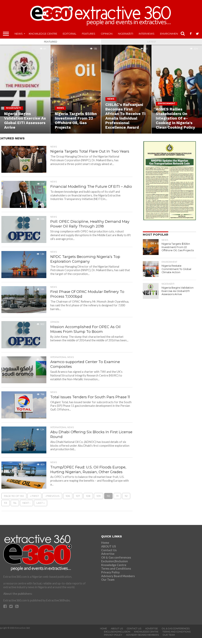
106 (68, 496)
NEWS (19, 33)
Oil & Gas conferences (116, 557)
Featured (50, 41)
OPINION (106, 33)
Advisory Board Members (118, 576)
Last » (40, 502)
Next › (26, 502)
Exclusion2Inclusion (114, 561)
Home (105, 542)
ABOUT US (108, 546)
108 (88, 496)
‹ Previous (52, 496)
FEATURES (88, 33)
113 (5, 502)
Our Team (107, 579)
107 (78, 496)
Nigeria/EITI (125, 33)
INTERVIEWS (146, 33)
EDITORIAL (69, 33)
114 (14, 502)
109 (98, 496)
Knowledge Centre (43, 33)
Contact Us (109, 550)
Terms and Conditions (116, 568)
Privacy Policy (110, 572)
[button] (23, 159)
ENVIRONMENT (169, 33)
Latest (151, 41)
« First (34, 496)
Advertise (107, 553)
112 (126, 496)
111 (117, 496)
